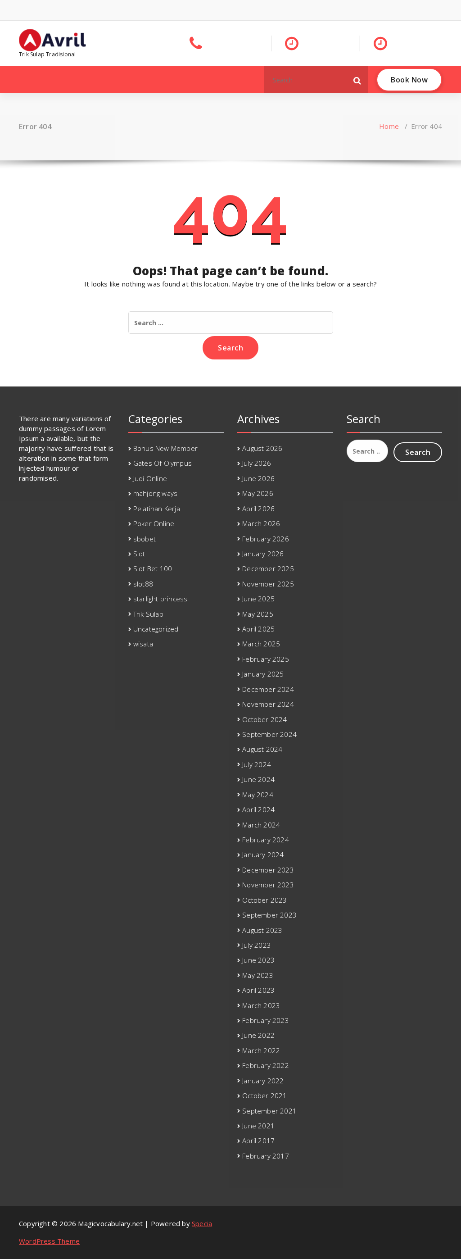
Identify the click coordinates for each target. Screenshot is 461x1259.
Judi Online (150, 478)
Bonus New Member (165, 448)
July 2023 (256, 945)
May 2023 (257, 975)
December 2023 (268, 869)
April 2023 (258, 990)
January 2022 (263, 1080)
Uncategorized (156, 628)
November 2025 (268, 583)
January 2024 (263, 854)
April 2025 (258, 628)
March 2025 (261, 643)
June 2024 (258, 779)
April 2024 (258, 809)
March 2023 (261, 1005)
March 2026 (261, 523)
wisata (143, 643)
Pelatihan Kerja (156, 508)
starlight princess (160, 598)
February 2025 (265, 659)
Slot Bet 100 (152, 568)
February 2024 (265, 839)
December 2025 (268, 568)
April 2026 (258, 508)
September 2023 (269, 914)
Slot (139, 553)
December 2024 (268, 689)
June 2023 (258, 959)
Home (389, 126)
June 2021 (258, 1125)
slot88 (143, 583)
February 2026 (265, 538)
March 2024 (261, 824)
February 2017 (265, 1155)
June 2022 (258, 1035)
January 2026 (263, 553)
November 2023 (268, 884)
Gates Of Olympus (162, 463)
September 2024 (269, 734)
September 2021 (269, 1110)
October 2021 (264, 1095)
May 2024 (257, 794)
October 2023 (264, 899)
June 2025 (258, 598)
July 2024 (256, 764)
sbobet (144, 538)
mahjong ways (155, 493)
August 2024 (262, 749)
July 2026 (256, 463)
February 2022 (265, 1065)
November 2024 (268, 704)
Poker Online (153, 523)
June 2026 (258, 478)
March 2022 (261, 1050)
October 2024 (264, 719)
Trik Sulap (148, 613)
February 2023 (265, 1020)
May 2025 (257, 613)
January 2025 (263, 673)
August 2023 (262, 930)
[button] (357, 80)
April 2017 (258, 1140)
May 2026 (257, 493)
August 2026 (262, 448)
